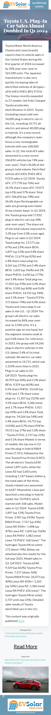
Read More (25, 646)
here (21, 621)
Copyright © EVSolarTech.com (25, 712)
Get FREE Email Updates (39, 5)
